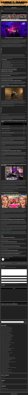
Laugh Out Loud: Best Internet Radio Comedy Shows (6, 331)
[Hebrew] (18, 15)
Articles (2, 387)
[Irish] (26, 15)
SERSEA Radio (14, 2)
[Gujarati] (13, 15)
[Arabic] (5, 14)
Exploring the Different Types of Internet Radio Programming (7, 357)
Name (2, 276)
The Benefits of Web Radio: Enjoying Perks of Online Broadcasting (8, 361)
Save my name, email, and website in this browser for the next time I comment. (10, 283)
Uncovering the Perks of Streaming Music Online (6, 369)
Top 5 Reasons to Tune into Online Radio (5, 365)
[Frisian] (7, 15)
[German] (11, 15)
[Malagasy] (19, 16)
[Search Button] (26, 6)
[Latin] (13, 16)
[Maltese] (22, 16)
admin (8, 258)
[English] (26, 14)
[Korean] (8, 16)
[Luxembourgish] (16, 16)
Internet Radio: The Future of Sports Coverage (6, 333)
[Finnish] (5, 15)
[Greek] (12, 15)
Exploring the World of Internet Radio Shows (6, 349)
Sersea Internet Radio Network (4, 388)
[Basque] (8, 14)
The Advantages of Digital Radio (4, 351)
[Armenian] (6, 14)
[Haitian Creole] (14, 15)
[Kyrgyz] (11, 16)
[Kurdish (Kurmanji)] (9, 16)
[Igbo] (23, 15)
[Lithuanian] (15, 16)
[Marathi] (25, 16)
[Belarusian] (9, 14)
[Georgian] (9, 15)
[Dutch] (25, 14)
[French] (6, 15)
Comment (2, 268)
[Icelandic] (22, 15)
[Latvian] (14, 16)
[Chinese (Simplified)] (18, 14)
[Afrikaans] (1, 14)
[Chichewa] (16, 14)
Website (2, 281)
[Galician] (8, 15)
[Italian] (1, 16)
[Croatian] (21, 14)
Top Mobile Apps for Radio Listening (5, 332)
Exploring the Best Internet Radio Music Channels (6, 339)
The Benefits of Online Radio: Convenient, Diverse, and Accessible (8, 358)
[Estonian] (2, 15)
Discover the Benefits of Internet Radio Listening (6, 359)
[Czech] (22, 14)
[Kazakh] (6, 16)
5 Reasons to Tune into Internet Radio (5, 366)
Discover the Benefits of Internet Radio (5, 343)
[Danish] (23, 14)
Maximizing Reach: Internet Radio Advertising (6, 330)
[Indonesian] (25, 15)
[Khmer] (7, 16)
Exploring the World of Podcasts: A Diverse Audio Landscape (7, 342)
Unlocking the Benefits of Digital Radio (5, 360)
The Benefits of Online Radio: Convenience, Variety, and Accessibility (8, 367)
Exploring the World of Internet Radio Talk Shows (14, 37)
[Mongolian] (26, 16)
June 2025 (2, 381)
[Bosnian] (12, 14)
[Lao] (12, 16)
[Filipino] (4, 15)
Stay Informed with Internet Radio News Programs (6, 334)
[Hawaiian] (16, 15)
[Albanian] (2, 14)
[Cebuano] (15, 14)
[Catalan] (14, 14)
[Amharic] (4, 14)
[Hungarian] (21, 15)
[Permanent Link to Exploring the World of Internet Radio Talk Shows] (14, 29)
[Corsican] (20, 14)
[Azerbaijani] (7, 14)
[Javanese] (4, 16)
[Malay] (20, 16)
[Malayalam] (21, 16)
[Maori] (23, 16)
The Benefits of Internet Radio (4, 368)
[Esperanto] (1, 15)
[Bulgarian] (13, 14)
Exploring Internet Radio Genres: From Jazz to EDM (6, 352)
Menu (2, 6)
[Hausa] (15, 15)
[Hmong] (20, 15)
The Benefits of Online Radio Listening (5, 341)
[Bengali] (11, 14)
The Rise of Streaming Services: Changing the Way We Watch (7, 348)
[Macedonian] (18, 16)
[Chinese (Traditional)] (19, 14)
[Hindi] (19, 15)
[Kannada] (5, 16)
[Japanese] (2, 16)
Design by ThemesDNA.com (14, 394)
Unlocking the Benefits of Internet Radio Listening (6, 350)
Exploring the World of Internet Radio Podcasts (6, 340)
